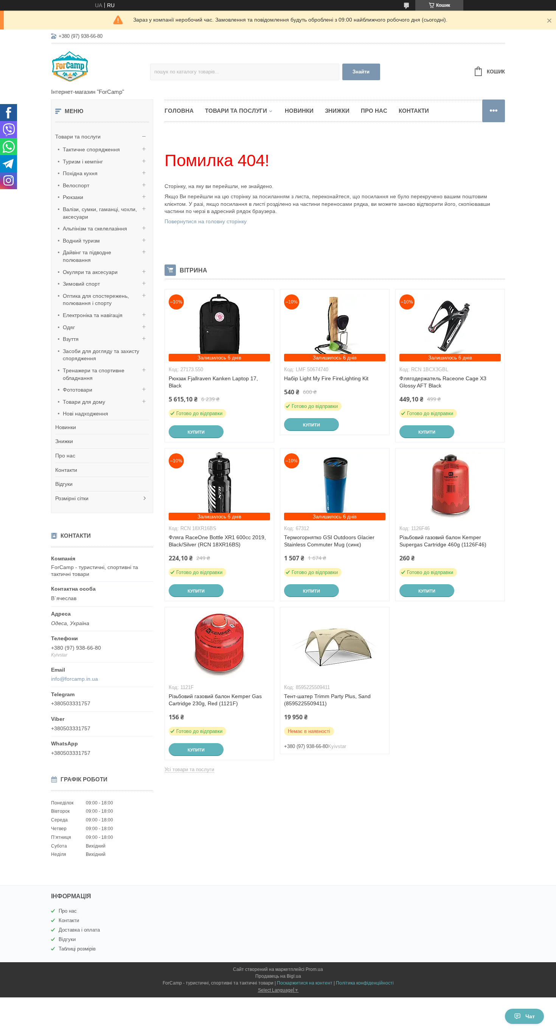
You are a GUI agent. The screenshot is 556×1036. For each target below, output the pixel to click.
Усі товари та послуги (189, 769)
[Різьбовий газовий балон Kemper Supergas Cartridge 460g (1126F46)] (450, 486)
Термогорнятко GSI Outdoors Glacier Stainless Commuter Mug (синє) (329, 541)
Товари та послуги (78, 137)
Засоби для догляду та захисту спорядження (101, 355)
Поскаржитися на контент (304, 983)
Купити (196, 432)
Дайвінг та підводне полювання (87, 256)
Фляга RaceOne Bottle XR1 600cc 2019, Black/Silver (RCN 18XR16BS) (217, 541)
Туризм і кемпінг (83, 162)
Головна (179, 111)
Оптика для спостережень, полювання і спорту (96, 299)
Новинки (65, 427)
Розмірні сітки (72, 498)
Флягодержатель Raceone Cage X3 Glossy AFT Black (442, 382)
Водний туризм (81, 241)
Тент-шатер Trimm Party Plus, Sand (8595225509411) (327, 699)
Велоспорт (76, 185)
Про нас (65, 456)
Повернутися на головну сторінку (206, 221)
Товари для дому (84, 402)
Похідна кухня (80, 173)
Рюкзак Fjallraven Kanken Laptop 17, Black (213, 382)
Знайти (361, 72)
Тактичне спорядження (91, 149)
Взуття (71, 339)
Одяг (69, 327)
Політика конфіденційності (365, 983)
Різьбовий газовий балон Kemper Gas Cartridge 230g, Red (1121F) (215, 699)
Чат (530, 1016)
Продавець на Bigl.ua (278, 976)
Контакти (66, 470)
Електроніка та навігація (93, 315)
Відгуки (64, 484)
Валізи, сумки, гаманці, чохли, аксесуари (100, 213)
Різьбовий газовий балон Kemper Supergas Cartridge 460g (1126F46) (442, 541)
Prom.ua (314, 969)
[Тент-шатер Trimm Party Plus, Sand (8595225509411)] (334, 645)
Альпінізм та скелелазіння (95, 229)
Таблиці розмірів (77, 949)
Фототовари (77, 390)
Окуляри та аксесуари (90, 272)
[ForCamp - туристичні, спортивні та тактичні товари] (100, 67)
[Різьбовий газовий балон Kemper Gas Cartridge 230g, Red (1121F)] (219, 645)
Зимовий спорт (81, 284)
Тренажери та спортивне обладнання (93, 374)
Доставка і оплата (79, 930)
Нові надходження (85, 414)
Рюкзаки (73, 197)
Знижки (64, 441)
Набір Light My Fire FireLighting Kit (326, 378)
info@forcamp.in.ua (74, 679)
